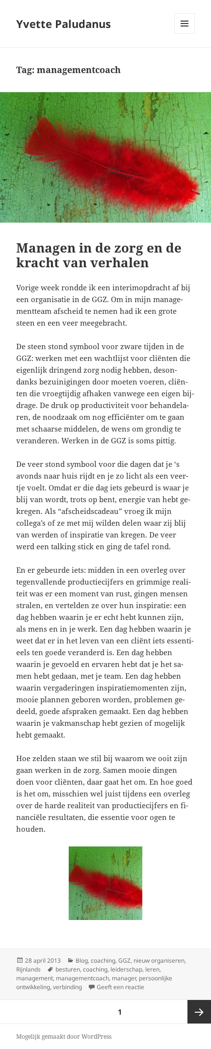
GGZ (124, 960)
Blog (82, 960)
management (34, 978)
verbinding (67, 987)
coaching (103, 960)
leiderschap (126, 969)
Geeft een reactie (120, 987)
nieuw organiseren (159, 960)
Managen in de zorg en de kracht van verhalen (99, 255)
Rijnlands (28, 969)
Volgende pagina (199, 1011)
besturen (67, 969)
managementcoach (82, 978)
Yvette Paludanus (63, 23)
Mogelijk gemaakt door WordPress (63, 1036)
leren (152, 969)
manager (124, 978)
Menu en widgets (185, 33)
